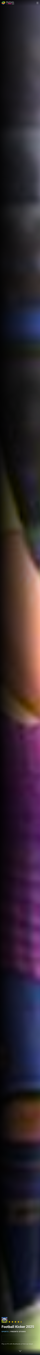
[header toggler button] (37, 3)
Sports (5, 1331)
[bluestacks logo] (8, 3)
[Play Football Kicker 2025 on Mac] (20, 1338)
